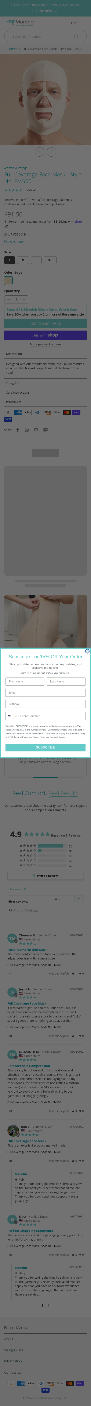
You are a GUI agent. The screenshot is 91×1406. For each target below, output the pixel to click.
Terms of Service (58, 737)
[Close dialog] (87, 651)
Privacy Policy (39, 737)
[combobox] (12, 716)
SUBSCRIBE (45, 747)
